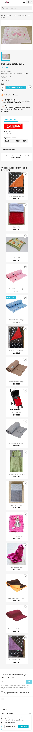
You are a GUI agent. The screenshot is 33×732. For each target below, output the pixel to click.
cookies (21, 718)
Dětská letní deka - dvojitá (16, 289)
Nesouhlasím (10, 727)
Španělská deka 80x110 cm (16, 258)
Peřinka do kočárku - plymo (17, 474)
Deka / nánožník (16, 412)
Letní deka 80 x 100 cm (16, 567)
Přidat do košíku (16, 87)
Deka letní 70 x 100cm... (16, 505)
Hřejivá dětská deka (16, 536)
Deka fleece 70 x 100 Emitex (16, 598)
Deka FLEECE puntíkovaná (16, 196)
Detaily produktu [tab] (11, 120)
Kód (5, 131)
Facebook (2, 699)
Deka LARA (16, 227)
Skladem (7, 134)
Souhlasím (23, 727)
